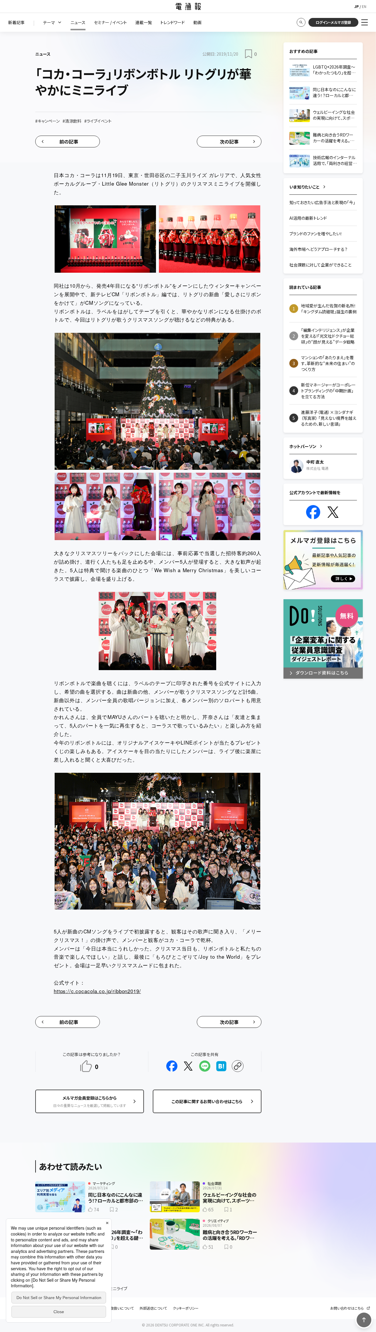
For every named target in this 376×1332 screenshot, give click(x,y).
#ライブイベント (98, 121)
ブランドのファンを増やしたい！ (315, 234)
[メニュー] (364, 22)
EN (364, 6)
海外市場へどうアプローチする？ (318, 249)
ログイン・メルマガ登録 (333, 22)
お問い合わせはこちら (347, 1308)
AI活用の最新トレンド (308, 218)
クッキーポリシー (186, 1308)
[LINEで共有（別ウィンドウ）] (205, 1066)
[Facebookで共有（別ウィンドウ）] (172, 1066)
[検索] (301, 22)
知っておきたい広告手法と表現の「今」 (322, 202)
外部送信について (153, 1308)
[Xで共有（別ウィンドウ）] (188, 1066)
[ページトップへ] (364, 1320)
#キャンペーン (47, 121)
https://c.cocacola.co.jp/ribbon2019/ (97, 991)
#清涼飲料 (72, 121)
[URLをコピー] (238, 1066)
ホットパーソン (302, 446)
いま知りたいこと (304, 187)
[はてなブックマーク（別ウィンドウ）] (221, 1066)
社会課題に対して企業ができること (320, 265)
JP (356, 6)
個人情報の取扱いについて (113, 1308)
